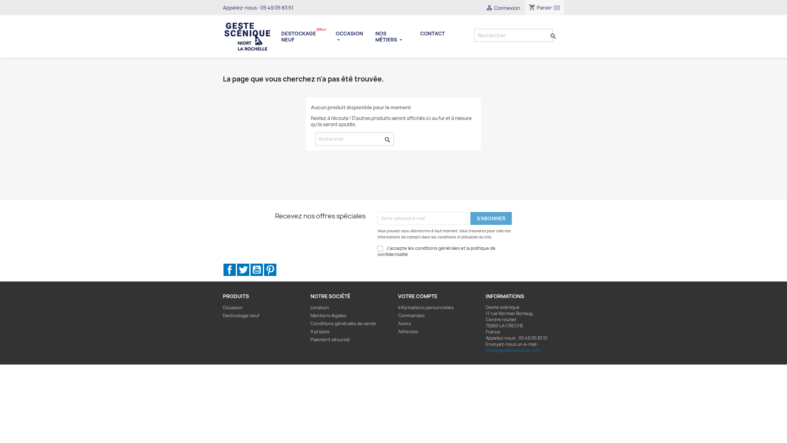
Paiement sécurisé (330, 339)
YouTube (257, 270)
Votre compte (417, 296)
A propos (320, 331)
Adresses (408, 331)
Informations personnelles (426, 307)
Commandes (411, 315)
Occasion (349, 33)
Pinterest (270, 270)
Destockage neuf (303, 36)
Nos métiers (386, 36)
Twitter (243, 270)
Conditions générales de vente (343, 323)
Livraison (319, 307)
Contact (432, 33)
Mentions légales (328, 315)
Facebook (229, 270)
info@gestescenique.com (513, 350)
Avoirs (404, 323)
